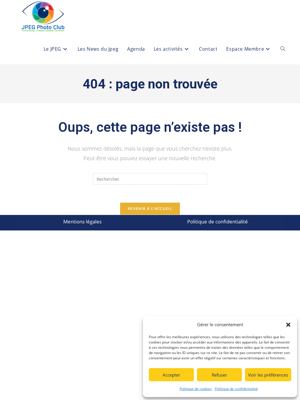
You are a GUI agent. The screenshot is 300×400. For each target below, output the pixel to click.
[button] (288, 325)
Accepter (171, 375)
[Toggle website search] (282, 49)
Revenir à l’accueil (150, 208)
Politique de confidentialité (236, 388)
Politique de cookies (196, 388)
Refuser (219, 375)
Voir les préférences (268, 375)
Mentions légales (82, 221)
